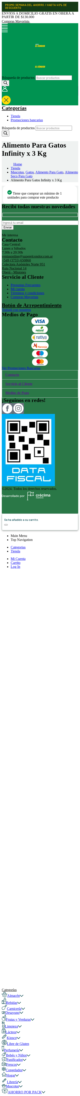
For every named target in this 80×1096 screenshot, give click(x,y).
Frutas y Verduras (18, 1019)
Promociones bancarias (27, 120)
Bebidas (11, 1003)
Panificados (14, 1060)
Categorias (18, 547)
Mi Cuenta (18, 559)
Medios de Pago (17, 393)
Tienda (15, 116)
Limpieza (11, 1026)
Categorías (14, 108)
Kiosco (12, 1038)
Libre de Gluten (18, 1044)
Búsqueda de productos (18, 78)
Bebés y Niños (16, 1055)
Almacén (13, 995)
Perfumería (11, 1050)
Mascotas (12, 1086)
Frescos (11, 1064)
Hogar (10, 1075)
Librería (12, 1082)
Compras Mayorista (16, 21)
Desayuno (12, 1012)
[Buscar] (5, 83)
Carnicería (14, 1009)
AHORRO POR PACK (25, 1092)
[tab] (40, 374)
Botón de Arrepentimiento (32, 305)
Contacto (12, 375)
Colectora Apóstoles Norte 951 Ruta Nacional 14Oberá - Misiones (23, 268)
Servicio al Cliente (18, 384)
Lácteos (11, 1032)
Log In (15, 567)
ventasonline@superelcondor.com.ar (27, 256)
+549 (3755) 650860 (16, 260)
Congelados (14, 1070)
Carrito (15, 563)
